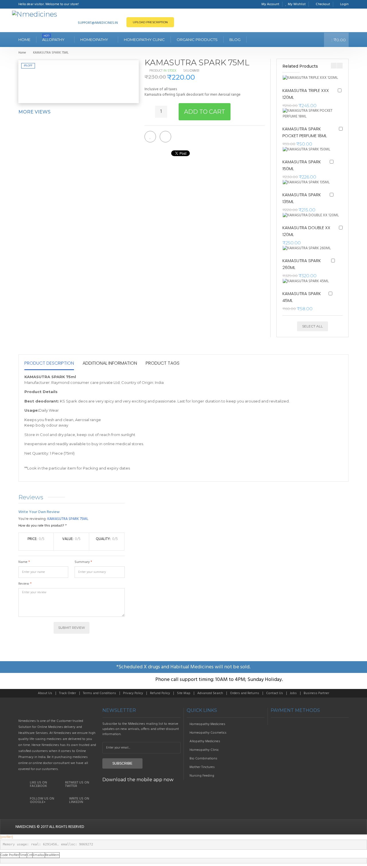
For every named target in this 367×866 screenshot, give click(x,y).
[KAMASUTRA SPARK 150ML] (307, 149)
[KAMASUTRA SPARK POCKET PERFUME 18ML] (312, 113)
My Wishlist (297, 4)
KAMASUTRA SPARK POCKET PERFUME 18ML (304, 132)
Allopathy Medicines (205, 741)
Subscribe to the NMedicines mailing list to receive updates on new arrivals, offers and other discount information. (140, 729)
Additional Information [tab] (110, 363)
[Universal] (57, 710)
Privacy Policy (133, 693)
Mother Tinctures (202, 767)
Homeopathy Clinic (204, 750)
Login (344, 4)
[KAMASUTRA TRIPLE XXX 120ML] (311, 78)
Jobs (293, 693)
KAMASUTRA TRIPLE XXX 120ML (305, 93)
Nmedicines (25, 827)
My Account (270, 4)
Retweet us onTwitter (77, 784)
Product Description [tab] (49, 363)
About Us (45, 693)
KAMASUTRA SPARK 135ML (301, 198)
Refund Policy (160, 693)
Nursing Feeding (202, 776)
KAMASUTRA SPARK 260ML (301, 264)
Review (23, 583)
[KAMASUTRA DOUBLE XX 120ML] (312, 215)
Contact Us (274, 693)
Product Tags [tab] (162, 363)
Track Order (67, 693)
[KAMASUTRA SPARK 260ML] (308, 248)
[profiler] (6, 837)
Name (23, 562)
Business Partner (316, 693)
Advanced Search (210, 693)
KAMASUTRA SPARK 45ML (301, 296)
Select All (312, 326)
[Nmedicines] (34, 14)
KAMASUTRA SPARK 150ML (301, 165)
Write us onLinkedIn (79, 800)
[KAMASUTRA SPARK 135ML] (307, 182)
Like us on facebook (38, 784)
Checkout (323, 4)
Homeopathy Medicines (207, 724)
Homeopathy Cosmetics (208, 733)
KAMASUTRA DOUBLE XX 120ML (306, 231)
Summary (82, 562)
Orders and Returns (244, 693)
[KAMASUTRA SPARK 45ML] (307, 281)
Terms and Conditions (99, 693)
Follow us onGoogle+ (42, 800)
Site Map (183, 693)
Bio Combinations (203, 758)
